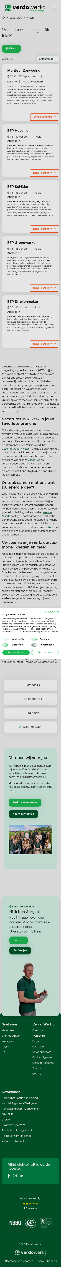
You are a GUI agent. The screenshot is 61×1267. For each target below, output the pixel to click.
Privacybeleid (51, 612)
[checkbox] (5, 639)
